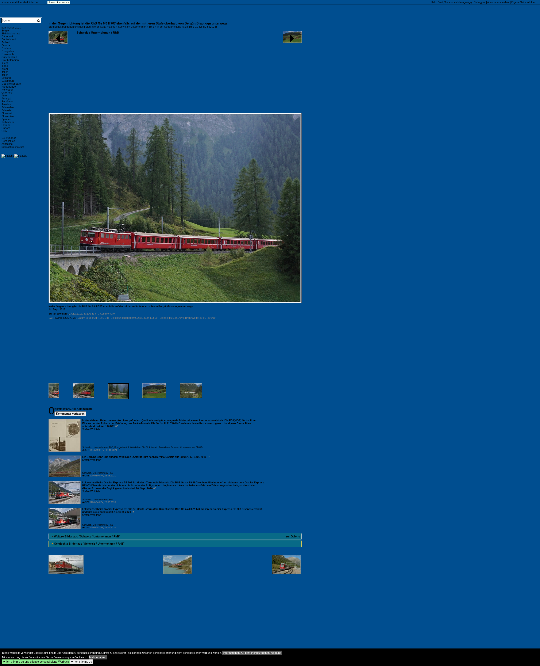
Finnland (6, 48)
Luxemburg (8, 80)
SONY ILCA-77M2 (65, 317)
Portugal (6, 98)
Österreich (7, 92)
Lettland (6, 77)
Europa (5, 45)
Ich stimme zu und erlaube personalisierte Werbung (36, 661)
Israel (4, 69)
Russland (6, 104)
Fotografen (7, 51)
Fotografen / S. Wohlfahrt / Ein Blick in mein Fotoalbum (142, 447)
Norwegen (7, 89)
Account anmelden (498, 2)
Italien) (5, 74)
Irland (4, 66)
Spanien (6, 119)
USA (4, 131)
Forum (52, 2)
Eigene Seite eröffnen (523, 2)
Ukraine (6, 125)
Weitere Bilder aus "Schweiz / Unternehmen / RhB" (87, 536)
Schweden (7, 107)
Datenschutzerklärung (12, 147)
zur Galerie (293, 536)
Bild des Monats (10, 33)
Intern (4, 63)
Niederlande (8, 86)
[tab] (175, 536)
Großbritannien (10, 60)
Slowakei (6, 113)
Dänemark (7, 36)
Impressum (63, 2)
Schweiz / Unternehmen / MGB (186, 447)
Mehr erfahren (97, 657)
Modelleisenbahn (11, 83)
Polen (4, 95)
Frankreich (7, 54)
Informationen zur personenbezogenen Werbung (252, 652)
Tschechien (8, 122)
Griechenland (9, 57)
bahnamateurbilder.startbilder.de (19, 2)
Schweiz (123, 26)
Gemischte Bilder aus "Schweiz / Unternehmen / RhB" (89, 543)
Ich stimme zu (81, 661)
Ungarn (5, 128)
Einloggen (480, 2)
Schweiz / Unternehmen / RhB (98, 32)
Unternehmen (138, 26)
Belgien (5, 30)
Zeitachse (7, 143)
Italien (4, 72)
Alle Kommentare (82, 408)
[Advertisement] (175, 75)
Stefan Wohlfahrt (59, 313)
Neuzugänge (8, 138)
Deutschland (8, 39)
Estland (5, 42)
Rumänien (7, 101)
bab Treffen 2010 (11, 27)
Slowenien (7, 116)
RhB (151, 26)
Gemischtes (8, 141)
